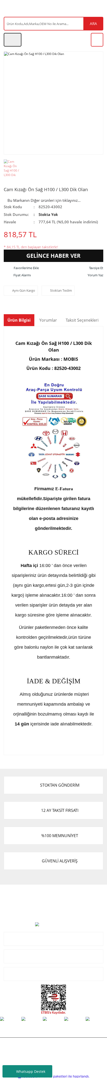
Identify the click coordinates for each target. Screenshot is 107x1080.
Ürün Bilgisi (19, 320)
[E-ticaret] (52, 1076)
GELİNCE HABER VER (53, 255)
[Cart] (97, 40)
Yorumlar (48, 320)
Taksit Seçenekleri (82, 320)
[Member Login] (12, 40)
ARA (93, 23)
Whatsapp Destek (30, 1071)
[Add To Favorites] (21, 268)
